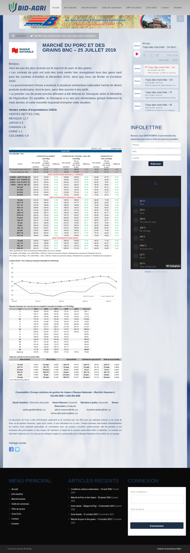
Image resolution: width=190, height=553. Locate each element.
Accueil (55, 7)
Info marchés (70, 7)
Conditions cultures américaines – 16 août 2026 (91, 489)
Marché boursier (89, 7)
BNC (40, 36)
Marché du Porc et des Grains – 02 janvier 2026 (91, 497)
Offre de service (133, 7)
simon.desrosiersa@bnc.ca (64, 413)
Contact (165, 7)
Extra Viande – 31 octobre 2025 (84, 514)
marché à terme (54, 36)
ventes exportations (86, 36)
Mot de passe (137, 509)
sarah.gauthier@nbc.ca (34, 409)
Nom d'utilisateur (139, 491)
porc (64, 36)
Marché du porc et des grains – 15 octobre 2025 (91, 519)
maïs (45, 36)
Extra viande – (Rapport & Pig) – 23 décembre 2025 (92, 506)
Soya (69, 36)
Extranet (178, 7)
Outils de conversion (111, 7)
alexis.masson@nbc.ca (66, 409)
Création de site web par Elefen (169, 549)
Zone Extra (151, 7)
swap (74, 36)
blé (36, 36)
